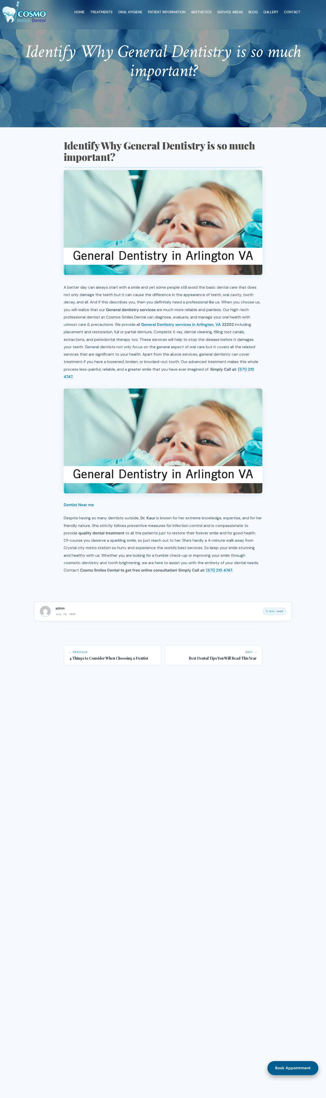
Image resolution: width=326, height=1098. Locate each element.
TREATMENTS (101, 12)
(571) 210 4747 (219, 570)
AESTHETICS (201, 12)
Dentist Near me (79, 504)
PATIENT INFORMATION (166, 12)
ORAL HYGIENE (130, 12)
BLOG (253, 12)
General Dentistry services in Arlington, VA (181, 324)
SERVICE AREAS (230, 12)
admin (60, 608)
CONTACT (292, 12)
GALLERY (270, 12)
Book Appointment (293, 1068)
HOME (79, 12)
